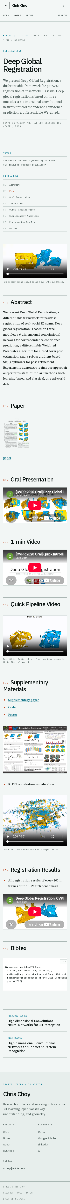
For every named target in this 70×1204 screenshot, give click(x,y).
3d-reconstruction (16, 160)
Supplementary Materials (23, 216)
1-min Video (16, 203)
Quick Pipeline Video (22, 209)
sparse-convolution (34, 164)
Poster (12, 714)
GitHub (42, 1132)
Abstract (14, 184)
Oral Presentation (20, 197)
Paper (12, 191)
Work (6, 15)
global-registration (43, 160)
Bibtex (13, 228)
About (29, 15)
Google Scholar (47, 1138)
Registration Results (22, 222)
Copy (63, 961)
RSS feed (8, 1150)
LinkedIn (43, 1144)
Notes (17, 15)
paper (7, 458)
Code (12, 707)
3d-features (12, 164)
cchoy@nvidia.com (14, 1168)
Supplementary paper (23, 700)
